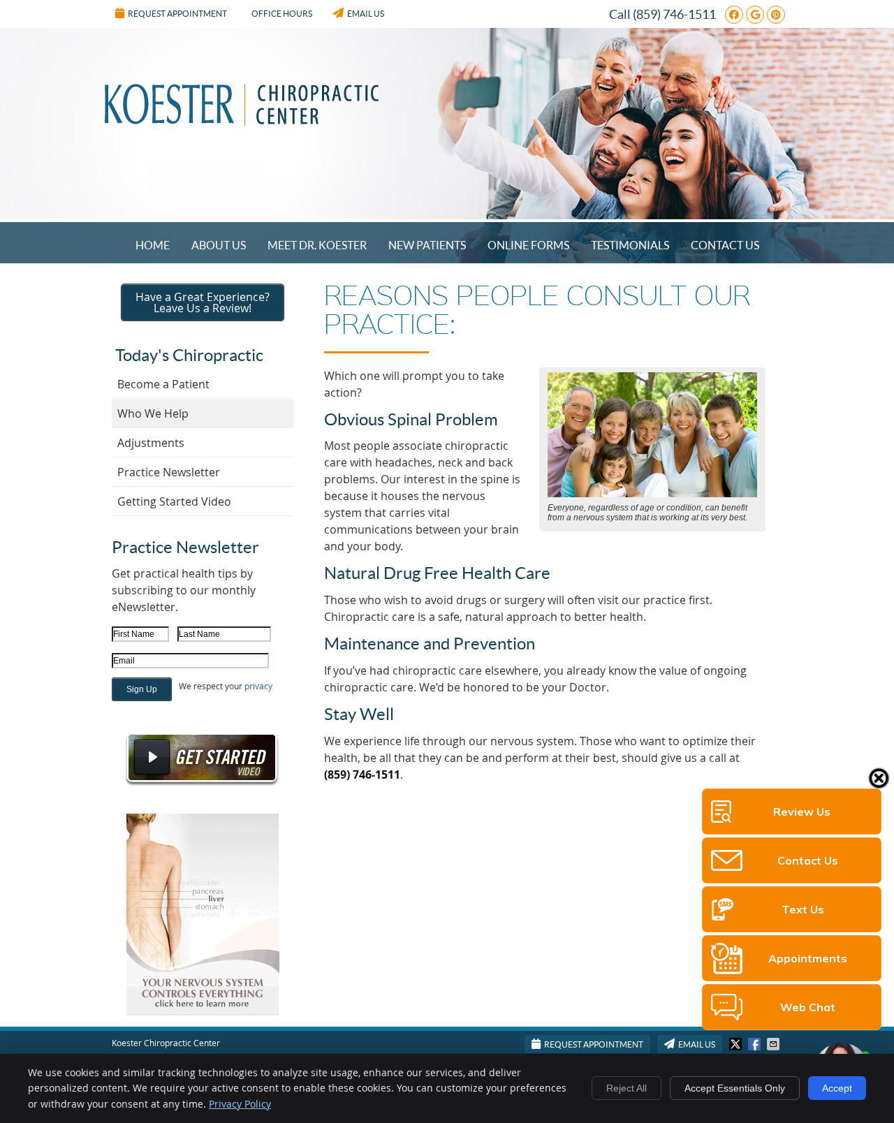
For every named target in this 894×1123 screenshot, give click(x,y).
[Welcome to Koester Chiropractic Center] (242, 121)
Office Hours (281, 13)
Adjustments (150, 442)
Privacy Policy (240, 1103)
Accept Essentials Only (734, 1088)
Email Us (365, 13)
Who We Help (153, 413)
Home (152, 245)
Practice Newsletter (168, 472)
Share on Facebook (755, 1044)
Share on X (737, 1044)
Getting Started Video (174, 501)
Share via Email (774, 1044)
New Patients (427, 245)
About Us (218, 245)
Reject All (626, 1088)
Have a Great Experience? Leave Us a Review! (202, 302)
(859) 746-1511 (674, 14)
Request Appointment (177, 13)
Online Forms (528, 245)
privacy (258, 685)
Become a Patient (163, 384)
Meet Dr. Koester (317, 245)
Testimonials (630, 245)
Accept (837, 1088)
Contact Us (725, 245)
